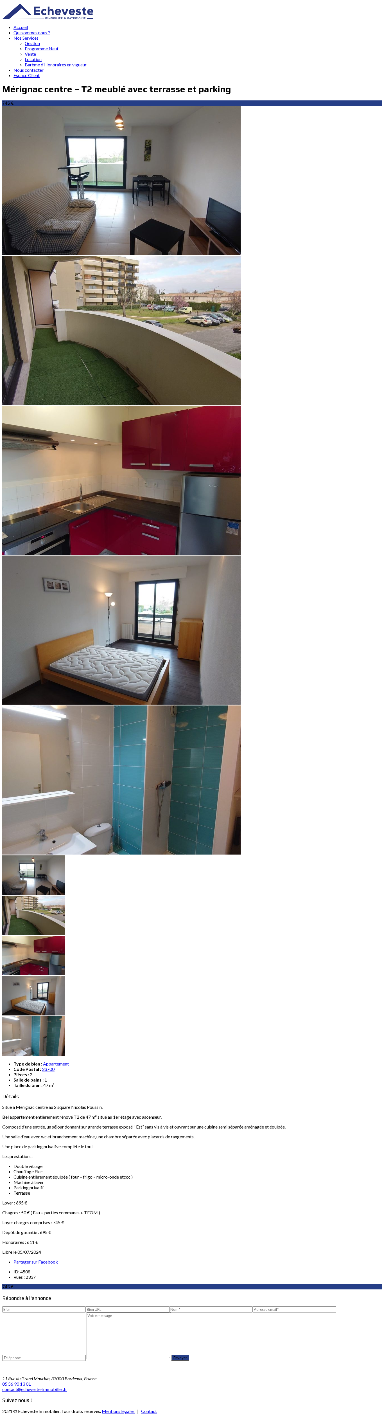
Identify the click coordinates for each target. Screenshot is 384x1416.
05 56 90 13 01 (16, 1383)
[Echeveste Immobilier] (47, 17)
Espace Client (26, 75)
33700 (48, 1069)
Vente (30, 54)
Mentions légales (118, 1411)
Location (33, 59)
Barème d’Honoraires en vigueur (56, 64)
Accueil (20, 27)
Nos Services (26, 38)
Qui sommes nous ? (31, 32)
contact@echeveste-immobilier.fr (34, 1389)
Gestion (32, 43)
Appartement (56, 1063)
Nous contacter (28, 70)
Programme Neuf (41, 48)
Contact (149, 1411)
